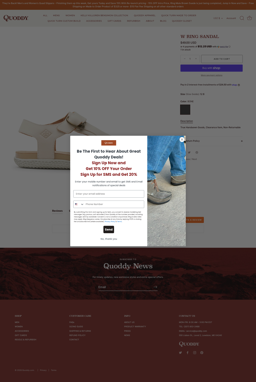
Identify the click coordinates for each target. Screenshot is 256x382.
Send (109, 229)
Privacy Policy (110, 221)
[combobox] (78, 204)
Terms (119, 221)
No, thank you (109, 239)
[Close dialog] (182, 139)
